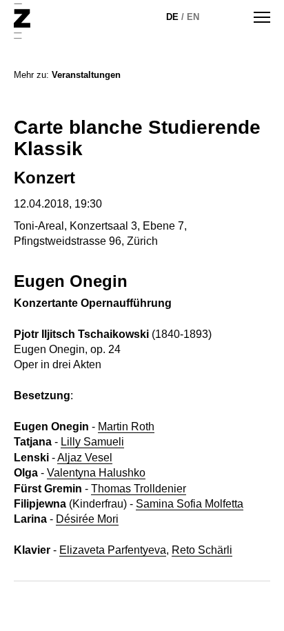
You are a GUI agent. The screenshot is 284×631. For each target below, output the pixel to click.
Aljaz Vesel (84, 457)
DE (172, 17)
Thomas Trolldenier (138, 488)
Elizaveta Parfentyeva (112, 550)
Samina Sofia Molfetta (189, 504)
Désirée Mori (87, 519)
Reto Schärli (202, 550)
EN (193, 17)
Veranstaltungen (86, 75)
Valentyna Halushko (96, 473)
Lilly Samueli (92, 442)
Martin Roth (126, 426)
